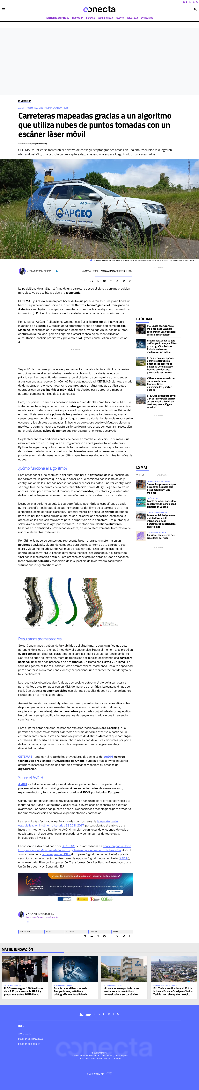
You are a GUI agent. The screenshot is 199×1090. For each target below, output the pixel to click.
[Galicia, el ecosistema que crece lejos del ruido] (141, 536)
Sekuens (70, 931)
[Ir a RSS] (197, 2)
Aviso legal (24, 1034)
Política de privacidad (30, 1039)
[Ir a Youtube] (193, 2)
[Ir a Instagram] (190, 2)
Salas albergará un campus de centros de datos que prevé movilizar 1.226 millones (161, 488)
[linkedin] (27, 921)
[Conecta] (99, 9)
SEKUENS (68, 846)
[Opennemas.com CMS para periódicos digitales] (99, 1073)
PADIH (124, 858)
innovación (25, 931)
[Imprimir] (91, 281)
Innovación (24, 101)
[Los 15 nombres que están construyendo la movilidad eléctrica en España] (141, 502)
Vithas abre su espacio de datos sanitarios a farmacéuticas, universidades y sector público (161, 384)
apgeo (115, 931)
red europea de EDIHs (56, 854)
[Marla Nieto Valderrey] (22, 271)
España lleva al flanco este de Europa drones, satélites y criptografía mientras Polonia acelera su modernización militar (162, 346)
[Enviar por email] (85, 281)
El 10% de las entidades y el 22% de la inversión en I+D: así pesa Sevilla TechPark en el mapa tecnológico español (161, 401)
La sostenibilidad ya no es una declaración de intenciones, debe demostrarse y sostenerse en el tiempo (161, 521)
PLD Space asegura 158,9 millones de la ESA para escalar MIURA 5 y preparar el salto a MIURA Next (161, 330)
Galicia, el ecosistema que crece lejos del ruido (161, 536)
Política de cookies (29, 1044)
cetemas (93, 931)
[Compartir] (98, 281)
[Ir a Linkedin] (187, 2)
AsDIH (108, 756)
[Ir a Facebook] (181, 2)
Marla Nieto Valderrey (39, 271)
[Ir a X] (184, 2)
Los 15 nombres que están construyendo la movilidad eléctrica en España (161, 504)
